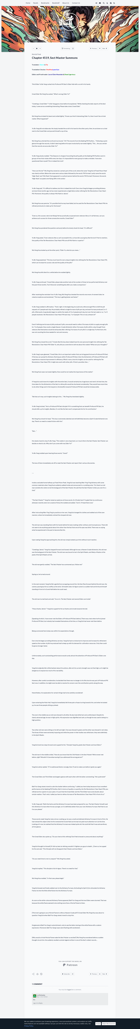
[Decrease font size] (33, 48)
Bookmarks (45, 3)
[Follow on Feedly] (37, 974)
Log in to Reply (37, 1003)
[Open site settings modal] (110, 3)
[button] (66, 974)
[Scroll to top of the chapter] (99, 974)
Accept (98, 1023)
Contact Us (76, 3)
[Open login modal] (96, 3)
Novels (35, 3)
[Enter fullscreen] (72, 48)
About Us (65, 3)
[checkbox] (107, 3)
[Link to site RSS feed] (114, 3)
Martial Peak (36, 54)
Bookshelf (55, 3)
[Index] (72, 974)
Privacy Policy (28, 1026)
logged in (70, 990)
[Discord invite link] (100, 3)
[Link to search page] (104, 3)
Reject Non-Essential (109, 1023)
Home (28, 3)
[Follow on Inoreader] (41, 974)
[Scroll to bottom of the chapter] (99, 48)
